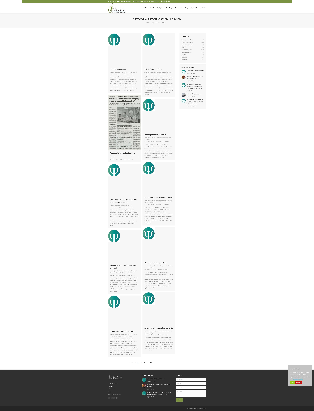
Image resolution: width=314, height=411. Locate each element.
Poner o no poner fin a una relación (158, 198)
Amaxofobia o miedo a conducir (195, 70)
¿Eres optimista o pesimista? (155, 135)
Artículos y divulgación (115, 72)
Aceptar (292, 382)
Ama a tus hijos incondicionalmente (158, 328)
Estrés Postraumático (153, 69)
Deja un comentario (128, 74)
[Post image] (184, 72)
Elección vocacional (118, 69)
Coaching (123, 72)
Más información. (298, 379)
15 (151, 362)
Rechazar (298, 382)
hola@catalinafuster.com (125, 1)
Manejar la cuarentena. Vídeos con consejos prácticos (195, 77)
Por (112, 74)
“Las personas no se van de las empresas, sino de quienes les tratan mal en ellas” (195, 102)
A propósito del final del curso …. (122, 153)
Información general (131, 72)
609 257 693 (113, 1)
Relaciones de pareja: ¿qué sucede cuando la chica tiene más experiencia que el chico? (195, 86)
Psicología (168, 72)
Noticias (134, 156)
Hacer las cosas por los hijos (155, 263)
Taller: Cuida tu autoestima (194, 94)
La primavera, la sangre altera (122, 331)
